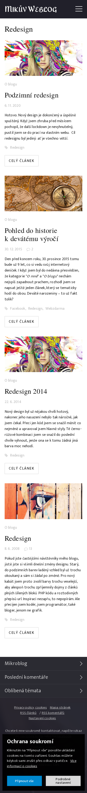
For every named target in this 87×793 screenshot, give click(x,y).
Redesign (17, 148)
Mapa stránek (60, 707)
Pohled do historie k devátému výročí (31, 234)
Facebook (17, 309)
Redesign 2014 (26, 391)
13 (30, 549)
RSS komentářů (53, 713)
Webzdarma (54, 309)
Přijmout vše (24, 781)
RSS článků (28, 713)
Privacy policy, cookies (30, 707)
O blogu (11, 84)
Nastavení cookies (42, 718)
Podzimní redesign (31, 95)
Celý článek (22, 161)
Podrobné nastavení (63, 781)
